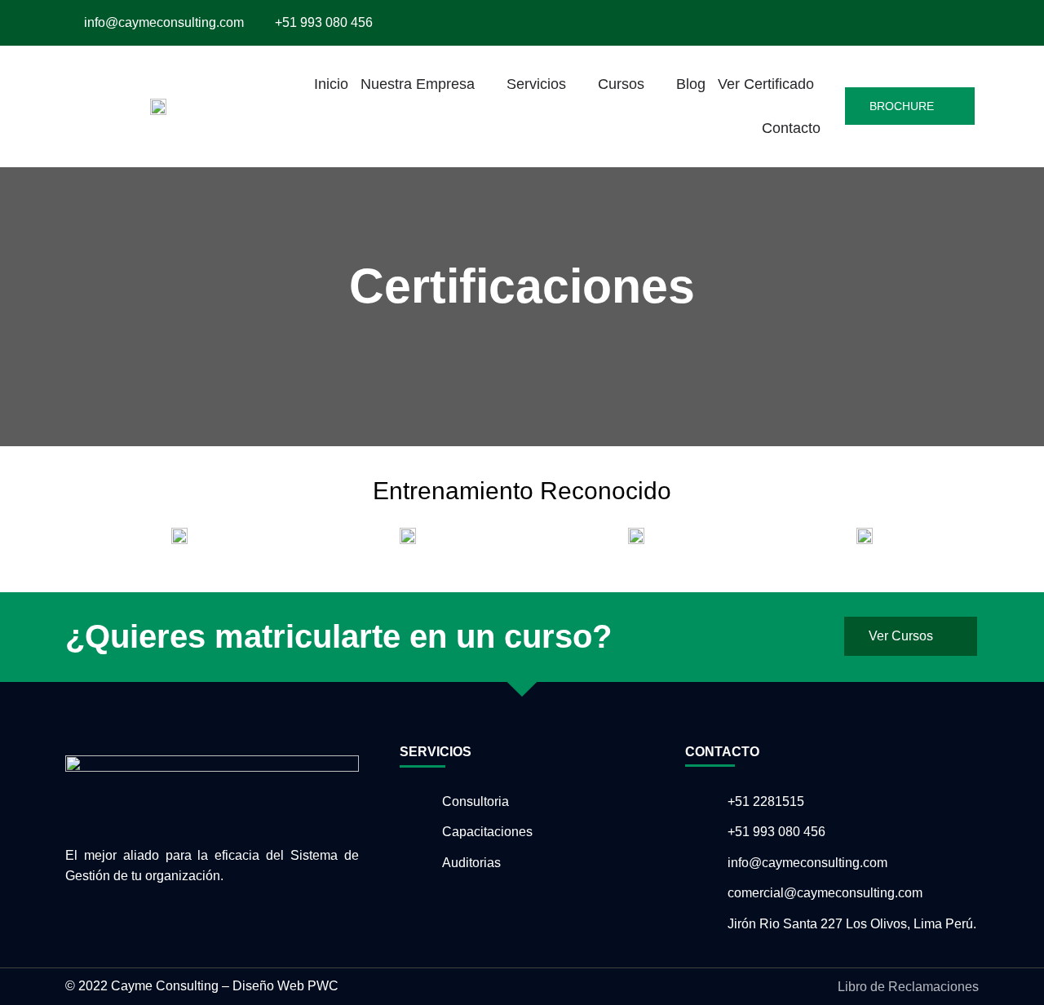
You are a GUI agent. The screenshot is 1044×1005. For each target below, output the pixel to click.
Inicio (331, 84)
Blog (691, 84)
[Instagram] (905, 22)
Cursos (621, 84)
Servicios (536, 84)
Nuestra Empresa (418, 84)
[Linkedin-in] (101, 913)
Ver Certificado (766, 84)
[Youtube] (927, 22)
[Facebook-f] (884, 22)
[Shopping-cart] (969, 22)
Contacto (791, 128)
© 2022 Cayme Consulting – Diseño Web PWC (201, 986)
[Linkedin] (948, 22)
